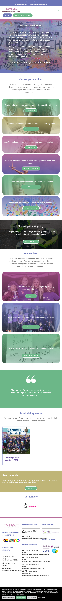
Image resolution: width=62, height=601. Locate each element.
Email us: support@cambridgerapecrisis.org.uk (14, 569)
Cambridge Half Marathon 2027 (16, 440)
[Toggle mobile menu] (59, 11)
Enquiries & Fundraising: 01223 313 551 (39, 4)
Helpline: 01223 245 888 (21, 4)
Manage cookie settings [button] (8, 597)
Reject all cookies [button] (32, 597)
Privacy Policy (41, 597)
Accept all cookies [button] (21, 597)
